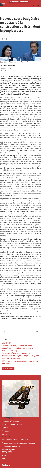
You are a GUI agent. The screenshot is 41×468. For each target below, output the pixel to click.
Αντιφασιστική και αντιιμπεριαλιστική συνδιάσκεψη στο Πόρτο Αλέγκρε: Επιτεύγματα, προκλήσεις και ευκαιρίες (20, 356)
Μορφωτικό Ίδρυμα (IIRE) (11, 446)
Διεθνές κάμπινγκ (8, 450)
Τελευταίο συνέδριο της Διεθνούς (15, 440)
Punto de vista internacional (12, 424)
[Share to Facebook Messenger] (20, 12)
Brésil (3, 39)
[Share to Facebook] (14, 12)
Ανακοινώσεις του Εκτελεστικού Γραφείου (18, 443)
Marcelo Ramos (6, 68)
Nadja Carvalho (6, 71)
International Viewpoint (10, 421)
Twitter (4, 434)
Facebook (5, 431)
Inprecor (5, 428)
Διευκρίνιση (6, 343)
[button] (27, 12)
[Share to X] (17, 12)
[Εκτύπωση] (28, 325)
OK (37, 331)
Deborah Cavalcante (8, 66)
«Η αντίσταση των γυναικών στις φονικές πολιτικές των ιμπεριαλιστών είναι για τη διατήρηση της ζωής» (18, 348)
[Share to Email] (24, 12)
